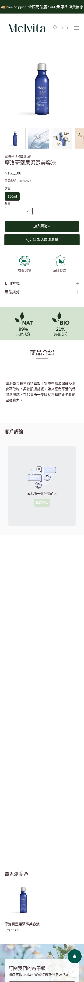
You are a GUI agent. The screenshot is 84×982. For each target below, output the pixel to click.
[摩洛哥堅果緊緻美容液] (15, 138)
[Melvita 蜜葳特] (27, 28)
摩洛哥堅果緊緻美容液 (22, 924)
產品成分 (12, 292)
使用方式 (12, 283)
